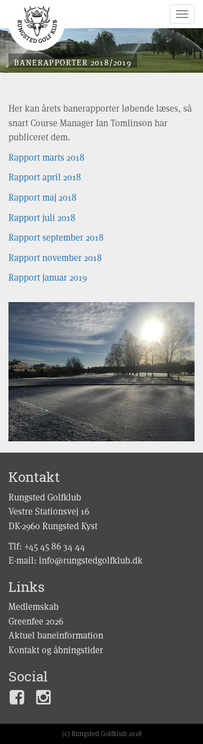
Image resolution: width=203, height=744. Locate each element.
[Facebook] (16, 700)
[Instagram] (43, 700)
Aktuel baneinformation (55, 635)
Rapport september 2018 (56, 237)
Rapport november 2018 (55, 258)
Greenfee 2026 (35, 621)
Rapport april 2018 (44, 177)
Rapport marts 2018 (46, 157)
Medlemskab (33, 607)
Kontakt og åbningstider (55, 650)
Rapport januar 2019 (47, 278)
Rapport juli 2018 (42, 218)
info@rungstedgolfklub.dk (91, 560)
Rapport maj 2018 (42, 197)
